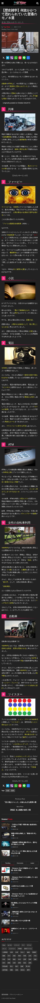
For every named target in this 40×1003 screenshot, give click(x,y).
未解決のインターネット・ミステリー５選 (24, 929)
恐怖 (30, 959)
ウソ (23, 945)
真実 (30, 963)
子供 (35, 955)
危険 (4, 955)
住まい (22, 952)
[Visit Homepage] (20, 3)
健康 (28, 952)
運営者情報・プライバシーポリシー (12, 994)
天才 (9, 955)
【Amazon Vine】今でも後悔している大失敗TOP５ (24, 878)
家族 (14, 959)
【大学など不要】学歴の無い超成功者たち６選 (24, 825)
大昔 (7, 790)
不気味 (20, 948)
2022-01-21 (15, 847)
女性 (30, 955)
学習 (9, 959)
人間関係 (5, 952)
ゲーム (29, 945)
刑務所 (34, 952)
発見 (24, 963)
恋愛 (24, 959)
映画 (9, 963)
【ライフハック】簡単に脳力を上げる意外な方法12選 (24, 852)
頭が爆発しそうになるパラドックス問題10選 (24, 904)
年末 (19, 959)
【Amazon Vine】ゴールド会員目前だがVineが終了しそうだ (24, 895)
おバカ (10, 945)
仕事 (11, 952)
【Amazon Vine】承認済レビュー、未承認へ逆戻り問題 (24, 869)
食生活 (22, 970)
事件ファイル (28, 948)
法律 (14, 963)
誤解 (22, 966)
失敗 (14, 955)
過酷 (11, 970)
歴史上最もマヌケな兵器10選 (20, 920)
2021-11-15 (17, 27)
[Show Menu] (2, 3)
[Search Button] (37, 3)
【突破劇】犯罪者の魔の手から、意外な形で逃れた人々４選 (24, 843)
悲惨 (35, 959)
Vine (4, 945)
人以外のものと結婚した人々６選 (22, 886)
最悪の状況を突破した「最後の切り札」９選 (24, 834)
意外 (12, 790)
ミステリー (12, 948)
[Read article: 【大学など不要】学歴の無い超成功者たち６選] (6, 826)
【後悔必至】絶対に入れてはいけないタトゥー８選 (24, 913)
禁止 (11, 966)
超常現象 (5, 970)
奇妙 (19, 955)
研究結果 (5, 966)
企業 (16, 952)
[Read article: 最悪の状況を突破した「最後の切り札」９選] (6, 835)
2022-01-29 (15, 829)
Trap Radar (6, 27)
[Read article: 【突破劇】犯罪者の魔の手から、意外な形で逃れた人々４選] (6, 844)
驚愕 (28, 970)
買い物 (28, 966)
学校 (4, 959)
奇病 (24, 955)
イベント (16, 945)
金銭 (16, 970)
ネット (4, 948)
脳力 (16, 966)
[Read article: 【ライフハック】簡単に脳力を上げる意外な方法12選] (6, 853)
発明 (19, 963)
